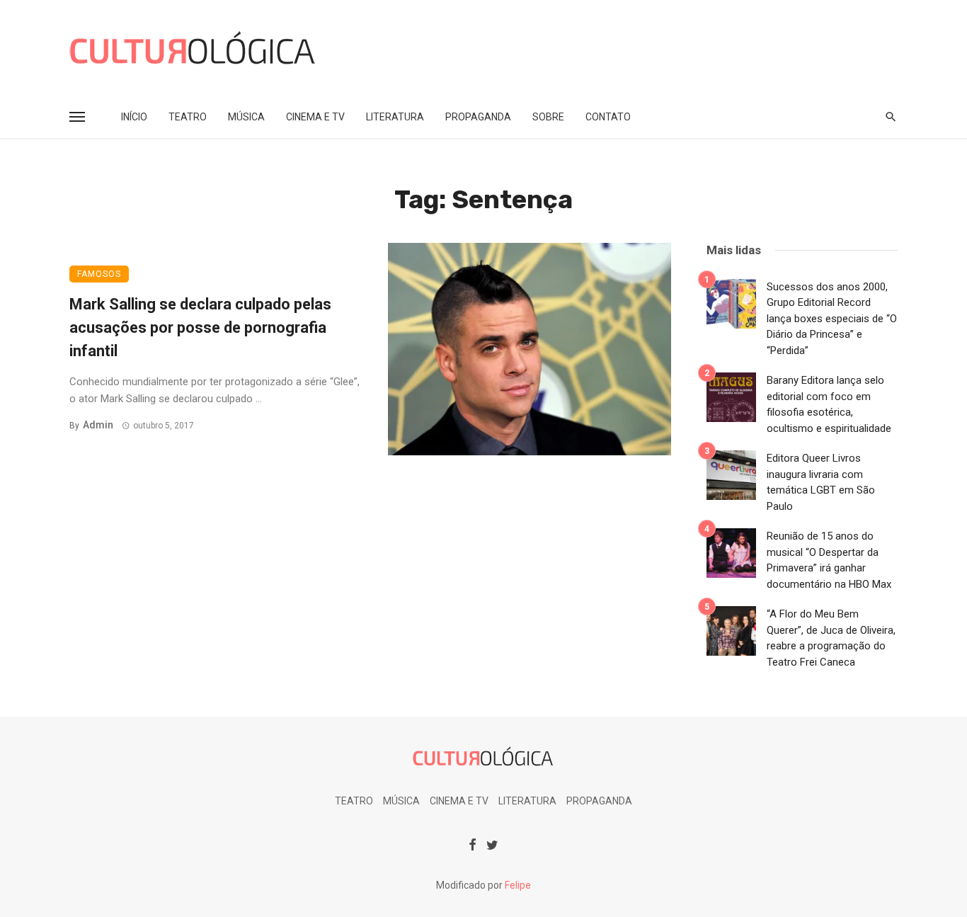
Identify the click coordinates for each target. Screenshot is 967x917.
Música (246, 117)
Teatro (187, 117)
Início (134, 117)
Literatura (395, 117)
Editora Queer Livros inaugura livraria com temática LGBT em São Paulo (821, 482)
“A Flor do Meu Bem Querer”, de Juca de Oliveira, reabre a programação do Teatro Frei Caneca (831, 638)
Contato (608, 117)
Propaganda (478, 117)
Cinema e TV (315, 117)
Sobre (548, 117)
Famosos (99, 274)
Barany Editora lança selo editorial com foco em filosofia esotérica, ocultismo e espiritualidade (829, 404)
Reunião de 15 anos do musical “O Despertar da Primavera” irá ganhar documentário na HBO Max (829, 560)
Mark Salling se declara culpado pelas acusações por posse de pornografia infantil (200, 327)
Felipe (518, 885)
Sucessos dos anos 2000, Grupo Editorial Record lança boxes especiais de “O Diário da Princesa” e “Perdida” (832, 318)
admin (98, 425)
